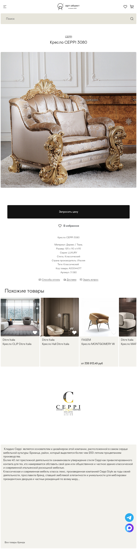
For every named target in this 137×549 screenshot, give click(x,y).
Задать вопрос (90, 279)
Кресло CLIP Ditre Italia (17, 344)
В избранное (71, 226)
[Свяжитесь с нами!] (129, 517)
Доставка (71, 279)
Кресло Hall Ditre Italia (55, 344)
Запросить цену (68, 211)
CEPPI (68, 36)
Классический (71, 264)
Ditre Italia (9, 340)
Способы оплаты (51, 279)
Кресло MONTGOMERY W (98, 344)
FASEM (86, 340)
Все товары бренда (15, 542)
